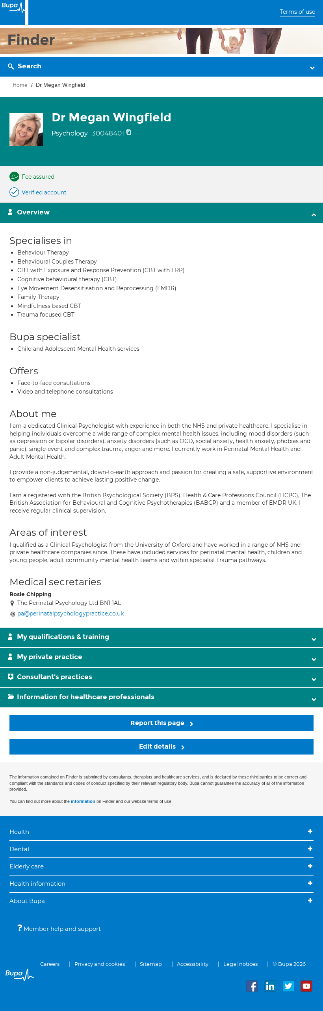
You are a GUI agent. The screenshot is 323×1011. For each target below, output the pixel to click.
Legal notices (240, 964)
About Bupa (27, 901)
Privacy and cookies (99, 964)
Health (19, 831)
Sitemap (151, 964)
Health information (37, 883)
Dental (19, 849)
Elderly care (26, 866)
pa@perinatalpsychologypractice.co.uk (70, 613)
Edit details (158, 746)
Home (20, 85)
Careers (49, 964)
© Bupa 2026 (289, 964)
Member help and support (61, 928)
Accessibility (192, 964)
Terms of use (297, 11)
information (83, 801)
